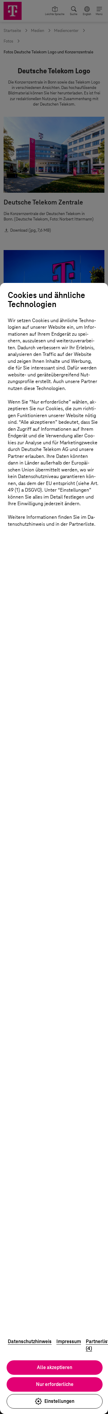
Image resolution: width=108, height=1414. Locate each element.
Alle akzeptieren (54, 1367)
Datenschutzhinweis (30, 1341)
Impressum (68, 1341)
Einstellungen (59, 1401)
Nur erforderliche (55, 1384)
